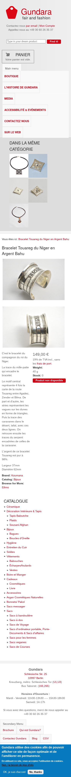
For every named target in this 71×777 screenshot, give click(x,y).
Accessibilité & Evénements (25, 110)
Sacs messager (16, 606)
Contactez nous (16, 121)
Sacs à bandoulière (21, 615)
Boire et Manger (16, 574)
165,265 (44, 685)
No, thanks (35, 772)
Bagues (14, 533)
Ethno (5, 487)
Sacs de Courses (19, 646)
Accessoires (14, 592)
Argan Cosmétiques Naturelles (25, 597)
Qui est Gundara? (30, 730)
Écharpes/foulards (20, 565)
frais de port (44, 363)
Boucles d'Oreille (19, 538)
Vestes (13, 570)
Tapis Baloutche (18, 515)
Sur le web (12, 132)
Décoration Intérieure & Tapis (24, 511)
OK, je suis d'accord (14, 772)
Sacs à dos (16, 620)
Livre (12, 588)
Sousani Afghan (18, 524)
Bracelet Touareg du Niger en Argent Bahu (43, 239)
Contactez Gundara (14, 738)
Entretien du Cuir (17, 547)
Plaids (13, 520)
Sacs (9, 610)
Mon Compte (47, 25)
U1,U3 (57, 681)
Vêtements (13, 556)
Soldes (11, 551)
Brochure (8, 730)
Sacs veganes (17, 642)
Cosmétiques (17, 583)
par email (31, 25)
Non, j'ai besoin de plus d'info (18, 765)
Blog (34, 738)
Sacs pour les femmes (22, 637)
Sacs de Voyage (19, 624)
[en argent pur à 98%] (33, 299)
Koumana (17, 475)
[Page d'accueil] (12, 18)
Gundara (36, 11)
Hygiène (11, 542)
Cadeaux (12, 579)
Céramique (13, 506)
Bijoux (17, 479)
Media (8, 98)
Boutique (11, 76)
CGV (46, 738)
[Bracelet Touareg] (33, 347)
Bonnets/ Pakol (16, 601)
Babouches (16, 560)
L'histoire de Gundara (21, 87)
